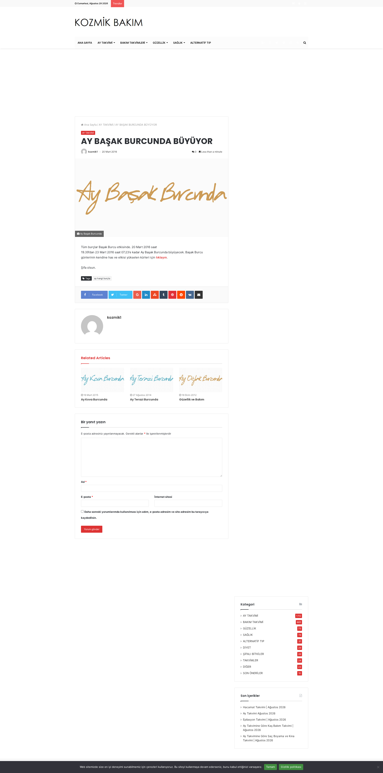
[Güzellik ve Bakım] (200, 380)
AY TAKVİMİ (105, 42)
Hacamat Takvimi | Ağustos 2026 (264, 707)
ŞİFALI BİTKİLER (253, 654)
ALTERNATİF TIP (200, 42)
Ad (84, 481)
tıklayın (161, 257)
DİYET (247, 647)
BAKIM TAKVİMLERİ (132, 42)
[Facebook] (269, 43)
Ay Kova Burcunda (94, 399)
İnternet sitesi (163, 496)
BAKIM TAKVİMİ (253, 622)
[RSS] (297, 43)
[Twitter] (276, 43)
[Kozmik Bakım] (110, 22)
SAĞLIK (178, 42)
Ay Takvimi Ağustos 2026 (259, 713)
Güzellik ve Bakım (191, 399)
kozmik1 (93, 151)
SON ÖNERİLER (253, 673)
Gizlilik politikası (291, 766)
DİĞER (247, 666)
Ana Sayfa (90, 124)
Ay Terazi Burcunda (144, 399)
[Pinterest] (283, 43)
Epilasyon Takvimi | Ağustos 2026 (264, 719)
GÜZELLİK (159, 42)
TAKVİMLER (250, 660)
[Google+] (262, 43)
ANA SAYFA (85, 42)
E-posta (87, 496)
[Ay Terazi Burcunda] (151, 380)
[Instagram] (290, 43)
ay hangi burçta (102, 278)
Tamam (270, 766)
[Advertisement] (191, 82)
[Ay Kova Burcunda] (102, 380)
